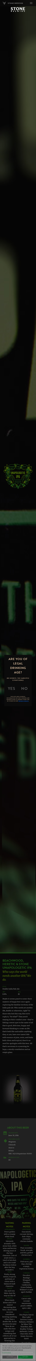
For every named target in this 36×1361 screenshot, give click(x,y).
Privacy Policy (18, 1357)
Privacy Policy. (23, 701)
